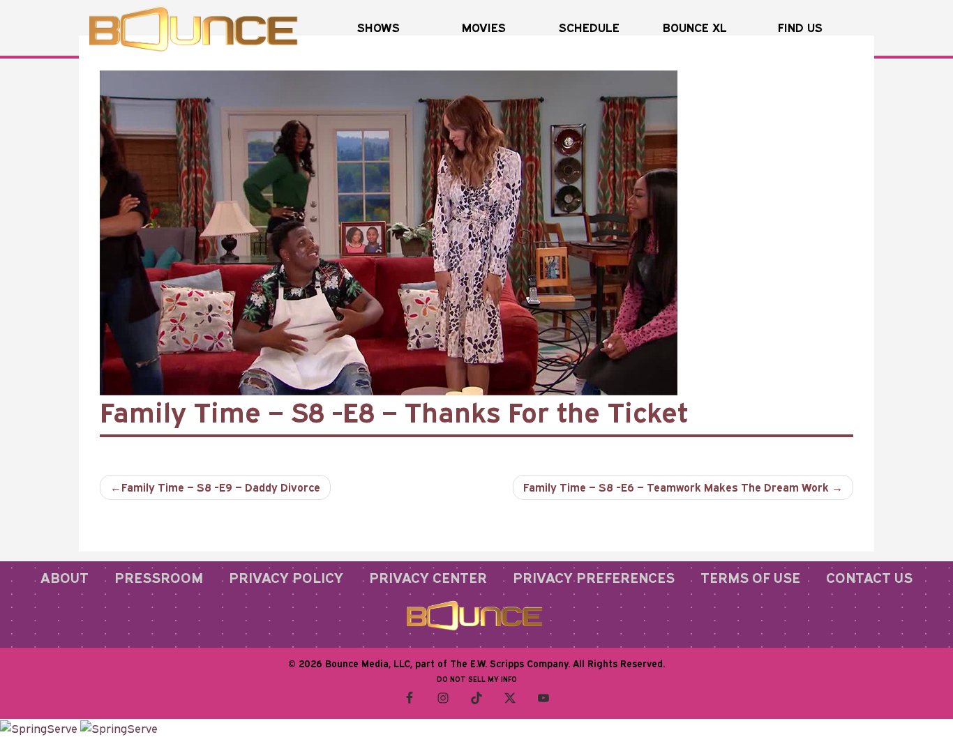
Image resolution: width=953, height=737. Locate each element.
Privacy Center (428, 577)
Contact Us (869, 577)
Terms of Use (750, 577)
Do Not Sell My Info (477, 679)
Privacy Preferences (594, 577)
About (64, 577)
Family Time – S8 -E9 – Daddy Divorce (220, 487)
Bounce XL (695, 27)
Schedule (589, 27)
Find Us (800, 27)
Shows (378, 27)
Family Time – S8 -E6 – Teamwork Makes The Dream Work (676, 487)
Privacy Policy (286, 577)
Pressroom (158, 577)
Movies (484, 27)
